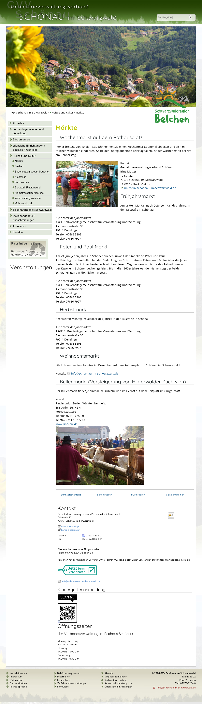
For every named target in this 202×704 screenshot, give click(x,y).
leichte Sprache (18, 686)
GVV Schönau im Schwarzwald (29, 112)
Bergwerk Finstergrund (27, 187)
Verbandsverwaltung (116, 680)
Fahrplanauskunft (70, 529)
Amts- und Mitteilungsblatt (119, 683)
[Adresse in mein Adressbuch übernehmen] (172, 518)
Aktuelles (18, 123)
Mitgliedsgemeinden (116, 676)
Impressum (16, 676)
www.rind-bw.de (67, 424)
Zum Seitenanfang (71, 494)
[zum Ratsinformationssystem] (28, 258)
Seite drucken (104, 494)
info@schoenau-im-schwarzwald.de (94, 373)
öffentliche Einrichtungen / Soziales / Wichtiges (29, 147)
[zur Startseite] (63, 22)
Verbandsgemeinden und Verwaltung (28, 131)
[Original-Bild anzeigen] (67, 621)
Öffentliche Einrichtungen (118, 686)
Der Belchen (22, 182)
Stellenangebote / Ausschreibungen (24, 217)
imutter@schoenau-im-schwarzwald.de (150, 188)
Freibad (19, 166)
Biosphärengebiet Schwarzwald (32, 209)
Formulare (63, 686)
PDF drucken (138, 494)
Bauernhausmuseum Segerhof (32, 171)
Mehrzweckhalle (24, 203)
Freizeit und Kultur (62, 112)
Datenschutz (17, 680)
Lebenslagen (64, 680)
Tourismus (19, 226)
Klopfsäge (20, 177)
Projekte (18, 232)
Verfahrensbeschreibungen (72, 683)
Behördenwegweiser (68, 673)
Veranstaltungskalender (28, 198)
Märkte (19, 161)
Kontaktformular (19, 673)
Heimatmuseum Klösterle (29, 193)
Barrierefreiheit (18, 683)
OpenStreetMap (70, 526)
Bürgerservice (21, 139)
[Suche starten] (190, 17)
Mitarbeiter (63, 676)
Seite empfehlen (175, 494)
